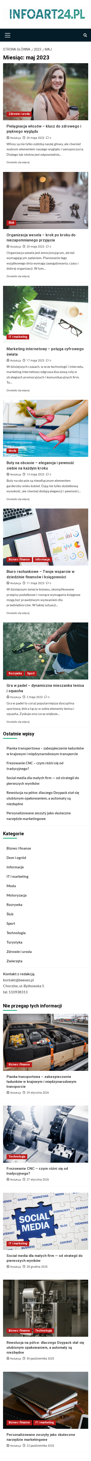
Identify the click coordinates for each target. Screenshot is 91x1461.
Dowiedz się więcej (18, 162)
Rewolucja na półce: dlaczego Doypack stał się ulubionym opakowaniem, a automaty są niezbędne (43, 798)
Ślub (11, 222)
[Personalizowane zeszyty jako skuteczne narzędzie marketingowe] (45, 1400)
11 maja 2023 (35, 583)
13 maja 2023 (35, 474)
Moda (12, 450)
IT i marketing (18, 336)
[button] (7, 34)
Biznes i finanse (19, 559)
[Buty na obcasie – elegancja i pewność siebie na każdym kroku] (45, 428)
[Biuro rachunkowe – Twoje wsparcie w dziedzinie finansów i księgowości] (45, 537)
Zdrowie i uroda (19, 114)
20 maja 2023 (35, 246)
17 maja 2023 (35, 360)
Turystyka (14, 942)
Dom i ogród (16, 857)
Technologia (16, 933)
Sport (31, 673)
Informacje (42, 559)
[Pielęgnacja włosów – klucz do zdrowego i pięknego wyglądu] (45, 91)
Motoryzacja (17, 895)
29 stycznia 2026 (38, 1092)
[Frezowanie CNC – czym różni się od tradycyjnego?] (45, 1134)
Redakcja (15, 138)
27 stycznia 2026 (38, 1179)
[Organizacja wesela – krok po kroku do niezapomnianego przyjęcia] (45, 200)
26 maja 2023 (35, 138)
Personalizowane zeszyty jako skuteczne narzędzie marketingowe (39, 816)
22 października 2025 (40, 1445)
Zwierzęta (14, 961)
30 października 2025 (40, 1358)
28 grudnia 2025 (37, 1266)
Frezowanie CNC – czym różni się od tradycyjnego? (35, 766)
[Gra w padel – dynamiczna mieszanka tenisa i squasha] (45, 651)
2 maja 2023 (35, 697)
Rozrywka (15, 673)
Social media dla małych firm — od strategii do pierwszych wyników (43, 780)
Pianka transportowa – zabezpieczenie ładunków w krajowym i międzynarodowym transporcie (45, 751)
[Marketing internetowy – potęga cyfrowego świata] (45, 314)
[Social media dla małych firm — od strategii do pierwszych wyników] (45, 1221)
